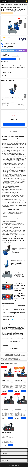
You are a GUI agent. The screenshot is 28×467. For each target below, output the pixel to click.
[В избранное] (21, 59)
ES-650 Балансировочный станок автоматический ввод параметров (10, 96)
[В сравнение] (25, 59)
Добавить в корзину (8, 58)
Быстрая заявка (18, 59)
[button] (25, 25)
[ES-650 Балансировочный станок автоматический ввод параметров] (13, 89)
